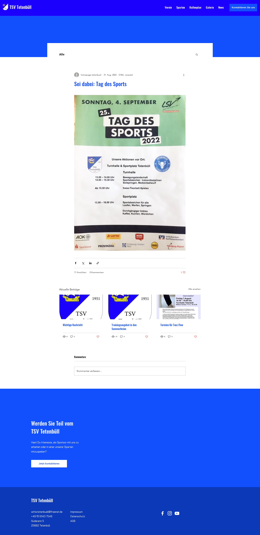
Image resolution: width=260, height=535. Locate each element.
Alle (61, 54)
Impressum (76, 511)
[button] (196, 54)
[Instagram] (170, 513)
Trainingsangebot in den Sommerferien (124, 327)
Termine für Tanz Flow (171, 325)
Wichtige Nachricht (73, 325)
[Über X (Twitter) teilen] (83, 263)
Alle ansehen (194, 289)
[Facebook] (162, 513)
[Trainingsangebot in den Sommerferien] (130, 307)
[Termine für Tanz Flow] (179, 307)
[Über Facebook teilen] (75, 263)
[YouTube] (177, 513)
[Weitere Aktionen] (184, 75)
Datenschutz (77, 516)
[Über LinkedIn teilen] (90, 263)
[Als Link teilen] (97, 263)
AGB (72, 521)
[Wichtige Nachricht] (81, 307)
